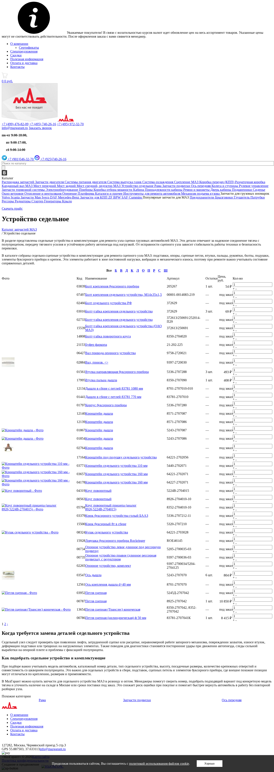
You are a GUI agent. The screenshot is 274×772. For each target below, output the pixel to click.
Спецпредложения (23, 51)
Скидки (16, 55)
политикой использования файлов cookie (159, 763)
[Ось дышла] (8, 578)
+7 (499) (15, 124)
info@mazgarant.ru (15, 128)
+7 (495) (42, 124)
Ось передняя (231, 700)
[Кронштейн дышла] (22, 430)
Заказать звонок (40, 128)
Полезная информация (26, 59)
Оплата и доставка (23, 63)
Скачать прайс (12, 208)
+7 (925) (53, 159)
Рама (42, 700)
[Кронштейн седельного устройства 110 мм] (39, 467)
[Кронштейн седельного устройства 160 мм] (39, 476)
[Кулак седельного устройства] (30, 532)
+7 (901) (20, 159)
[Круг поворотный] (22, 490)
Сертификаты (29, 47)
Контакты (17, 67)
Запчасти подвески (137, 700)
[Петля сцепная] (19, 593)
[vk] (4, 174)
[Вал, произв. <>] (8, 366)
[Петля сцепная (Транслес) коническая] (36, 609)
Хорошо (209, 763)
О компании (19, 44)
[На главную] (38, 120)
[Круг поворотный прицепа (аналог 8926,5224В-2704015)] (39, 509)
